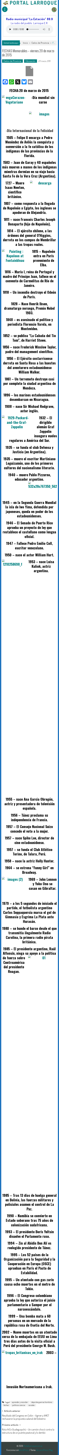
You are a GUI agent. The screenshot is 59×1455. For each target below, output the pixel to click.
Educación (30, 61)
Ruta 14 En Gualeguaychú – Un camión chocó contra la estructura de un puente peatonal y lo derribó (28, 1430)
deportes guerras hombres (41, 1402)
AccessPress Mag (44, 1450)
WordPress (24, 1450)
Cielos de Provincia (40, 42)
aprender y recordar (20, 1402)
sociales (31, 1405)
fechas (6, 1405)
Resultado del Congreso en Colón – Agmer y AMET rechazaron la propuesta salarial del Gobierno (25, 1416)
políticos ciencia (18, 1405)
